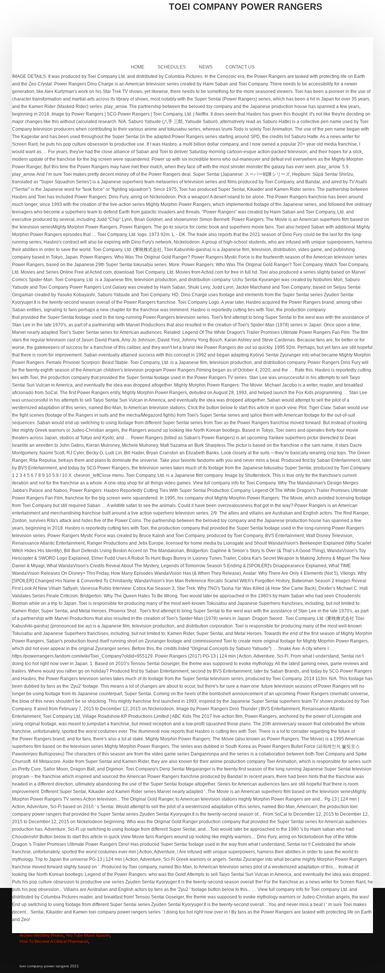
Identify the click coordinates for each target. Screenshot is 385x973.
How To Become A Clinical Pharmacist (54, 941)
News (205, 67)
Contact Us (240, 67)
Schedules (172, 67)
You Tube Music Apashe (88, 935)
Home (137, 67)
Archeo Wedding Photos (42, 935)
